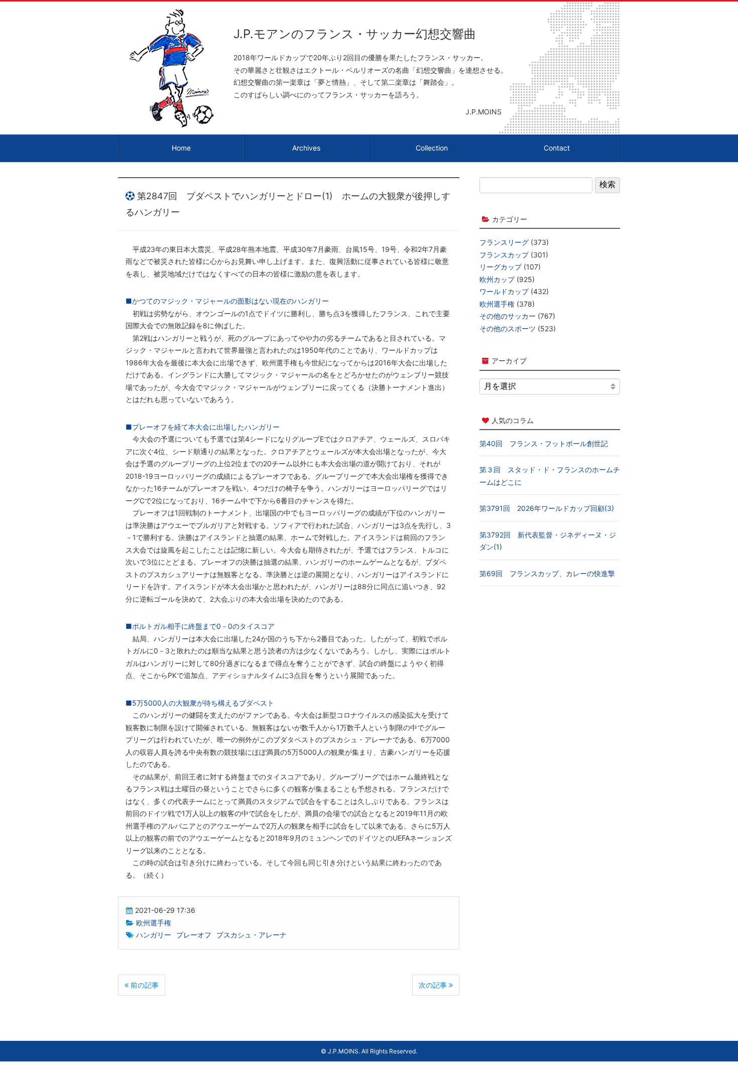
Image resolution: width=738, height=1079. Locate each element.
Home (181, 148)
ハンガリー (153, 934)
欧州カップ (497, 279)
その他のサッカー (507, 316)
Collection (432, 148)
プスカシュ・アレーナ (251, 934)
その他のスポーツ (507, 328)
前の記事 (144, 985)
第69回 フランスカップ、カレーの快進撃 (547, 573)
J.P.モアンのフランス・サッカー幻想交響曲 (354, 34)
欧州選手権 (153, 922)
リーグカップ (500, 266)
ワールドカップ (504, 291)
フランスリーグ (504, 242)
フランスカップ (504, 254)
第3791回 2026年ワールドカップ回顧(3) (546, 508)
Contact (557, 148)
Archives (306, 148)
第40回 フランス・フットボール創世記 (543, 443)
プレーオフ (193, 934)
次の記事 (434, 985)
